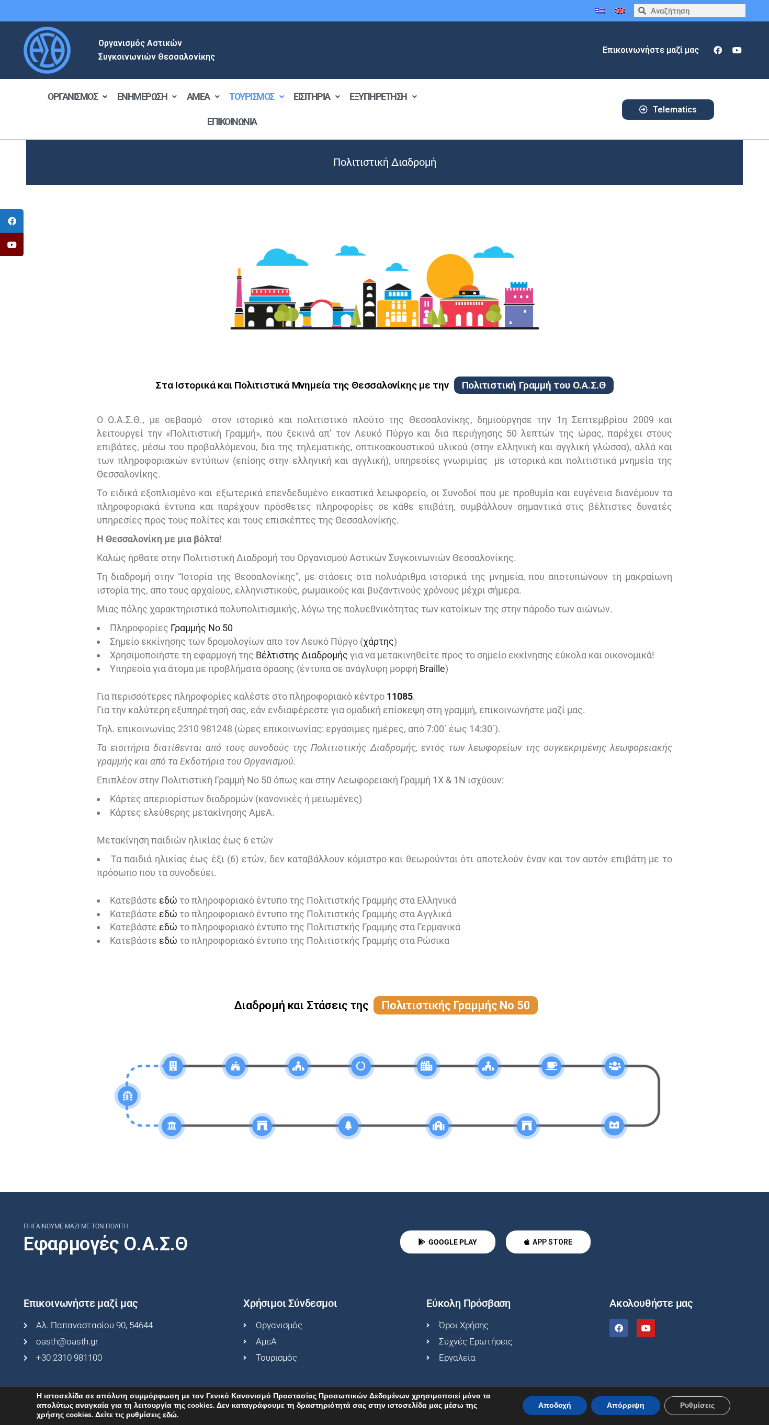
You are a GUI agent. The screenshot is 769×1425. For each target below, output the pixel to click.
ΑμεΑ (198, 96)
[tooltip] (12, 221)
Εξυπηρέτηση (378, 96)
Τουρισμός (251, 96)
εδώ (169, 900)
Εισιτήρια (311, 96)
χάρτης (378, 641)
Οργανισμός (72, 96)
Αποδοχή (554, 1405)
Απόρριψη (625, 1405)
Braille (432, 668)
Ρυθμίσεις (697, 1405)
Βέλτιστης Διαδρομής (302, 654)
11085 (400, 696)
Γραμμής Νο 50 (202, 627)
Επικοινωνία (232, 121)
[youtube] (737, 50)
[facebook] (717, 50)
